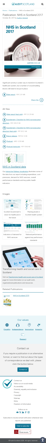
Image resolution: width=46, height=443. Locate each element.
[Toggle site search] (42, 4)
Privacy (16, 392)
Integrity (38, 329)
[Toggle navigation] (4, 4)
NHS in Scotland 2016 (21, 295)
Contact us (23, 370)
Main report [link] (11, 94)
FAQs (16, 401)
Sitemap (17, 398)
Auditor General (22, 18)
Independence (17, 329)
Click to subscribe (23, 426)
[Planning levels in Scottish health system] (33, 204)
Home (5, 10)
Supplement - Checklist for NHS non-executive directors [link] (22, 121)
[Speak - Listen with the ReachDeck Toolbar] (43, 440)
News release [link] (12, 136)
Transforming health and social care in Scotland (26, 277)
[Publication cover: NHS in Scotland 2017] (23, 50)
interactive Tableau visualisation (17, 171)
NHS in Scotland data (14, 166)
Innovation (29, 329)
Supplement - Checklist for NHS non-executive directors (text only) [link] (22, 129)
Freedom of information (22, 404)
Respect (23, 339)
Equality (7, 329)
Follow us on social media (23, 383)
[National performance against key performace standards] (33, 227)
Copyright (17, 395)
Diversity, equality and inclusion (25, 389)
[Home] (23, 4)
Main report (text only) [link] (15, 114)
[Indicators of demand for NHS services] (12, 227)
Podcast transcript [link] (13, 146)
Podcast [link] (10, 141)
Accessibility (18, 386)
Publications (13, 10)
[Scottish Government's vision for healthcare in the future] (12, 204)
